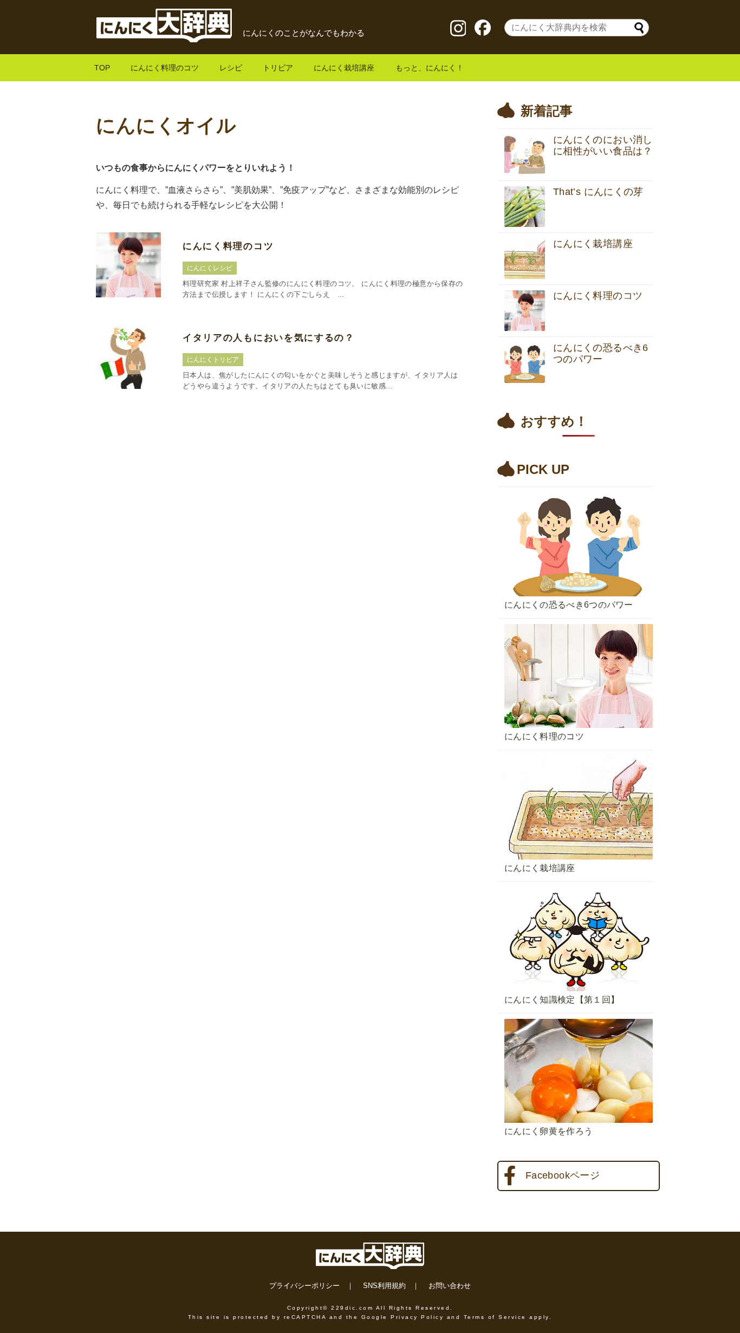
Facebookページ (562, 1175)
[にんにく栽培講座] (578, 753)
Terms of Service (495, 1317)
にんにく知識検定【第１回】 (561, 999)
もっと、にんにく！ (429, 67)
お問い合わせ (450, 1286)
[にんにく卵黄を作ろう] (578, 1016)
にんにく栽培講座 (344, 67)
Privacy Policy (417, 1317)
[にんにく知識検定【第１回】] (578, 884)
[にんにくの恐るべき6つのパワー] (578, 489)
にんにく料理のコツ (165, 67)
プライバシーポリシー (304, 1286)
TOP (102, 67)
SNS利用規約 (384, 1286)
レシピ (230, 67)
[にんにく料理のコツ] (578, 621)
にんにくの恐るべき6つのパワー (568, 604)
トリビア (278, 67)
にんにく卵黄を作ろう (548, 1131)
